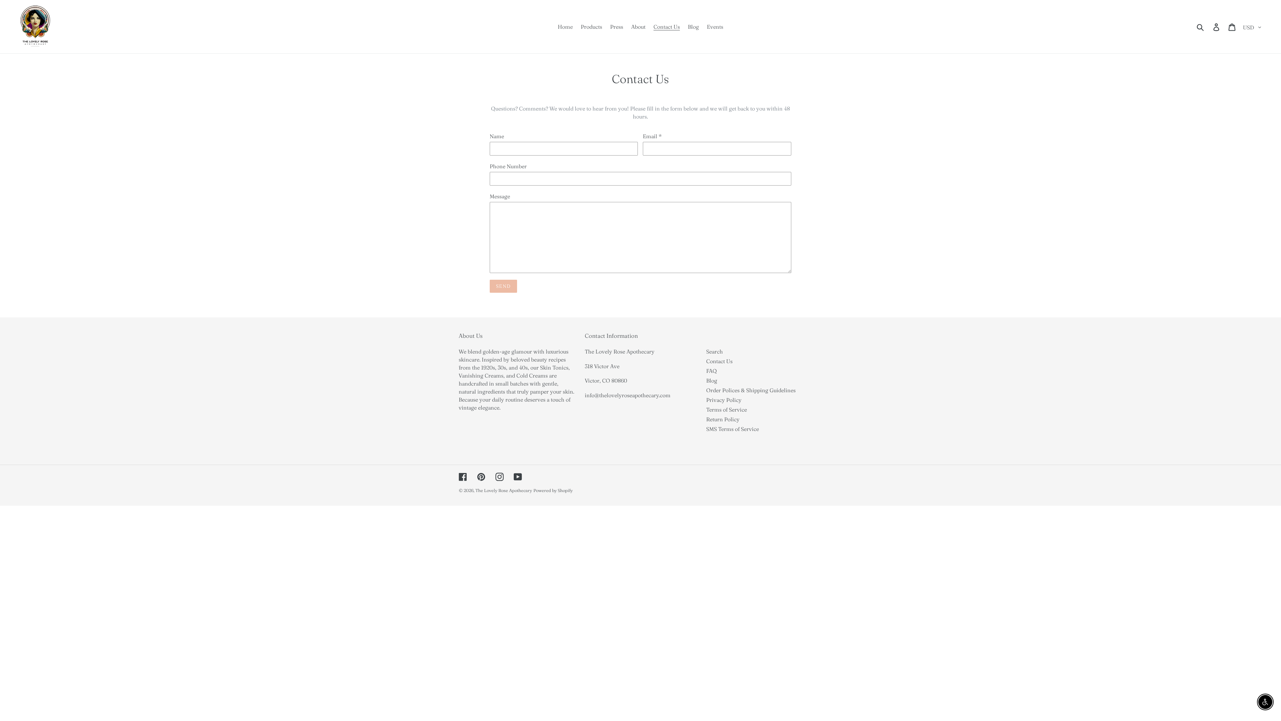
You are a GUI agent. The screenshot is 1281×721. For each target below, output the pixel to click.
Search (714, 351)
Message (500, 196)
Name (497, 136)
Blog (711, 380)
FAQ (711, 371)
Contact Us (719, 361)
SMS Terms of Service (732, 429)
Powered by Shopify (553, 490)
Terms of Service (726, 409)
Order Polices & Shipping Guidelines (751, 390)
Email (652, 136)
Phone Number (508, 166)
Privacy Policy (724, 400)
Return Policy (723, 419)
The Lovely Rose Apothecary (503, 490)
